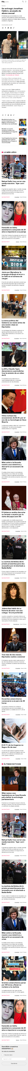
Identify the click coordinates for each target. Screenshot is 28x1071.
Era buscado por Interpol (12, 75)
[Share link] (14, 28)
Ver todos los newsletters (8, 1051)
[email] (11, 28)
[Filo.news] (5, 1)
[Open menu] (25, 1)
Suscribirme (14, 1063)
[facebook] (5, 28)
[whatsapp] (3, 28)
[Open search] (23, 1)
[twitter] (8, 28)
